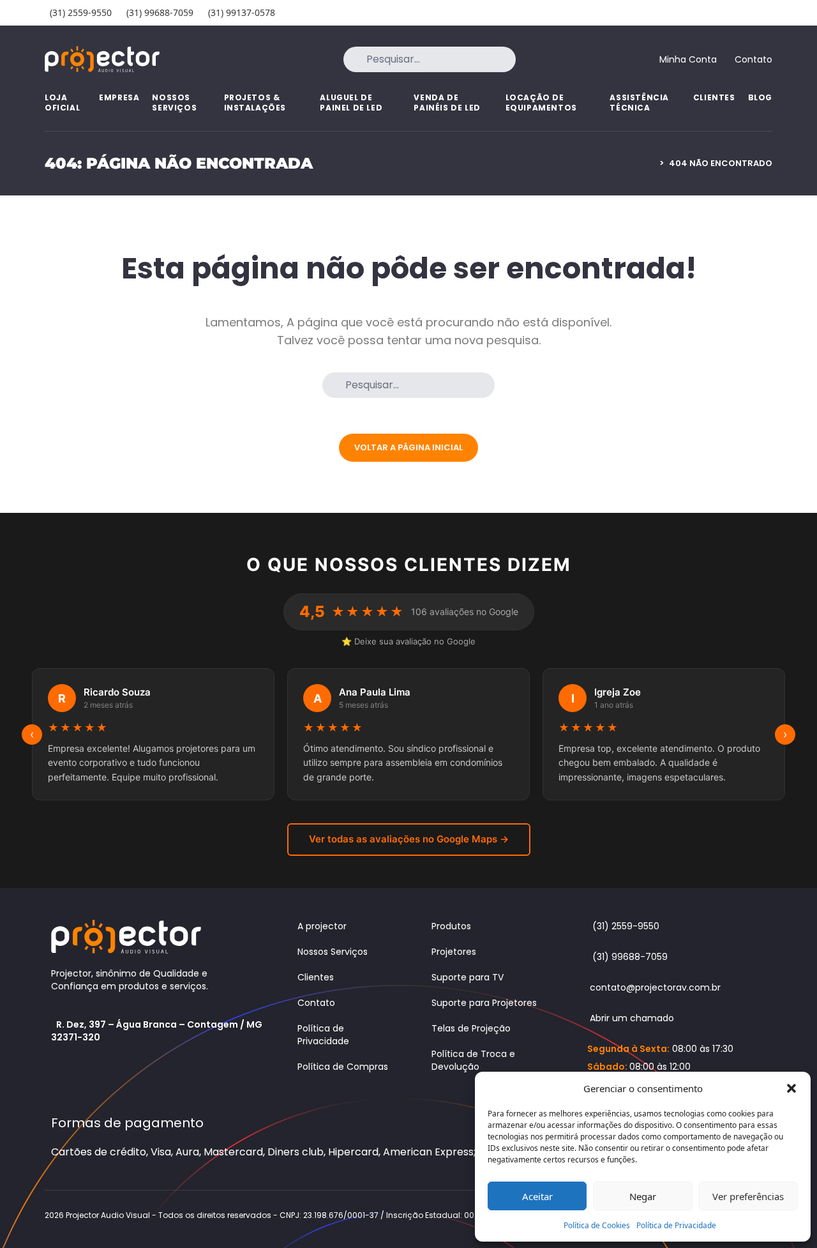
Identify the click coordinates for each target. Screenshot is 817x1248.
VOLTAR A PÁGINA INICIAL (408, 447)
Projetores (453, 951)
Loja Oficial (62, 102)
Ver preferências (748, 1196)
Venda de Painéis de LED (447, 102)
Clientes (714, 97)
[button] (791, 1088)
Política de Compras (342, 1066)
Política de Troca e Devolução (473, 1060)
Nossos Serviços (174, 102)
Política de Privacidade (676, 1225)
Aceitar (537, 1196)
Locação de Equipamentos (541, 102)
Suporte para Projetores (484, 1002)
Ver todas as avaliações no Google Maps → (409, 839)
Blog (760, 97)
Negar (642, 1196)
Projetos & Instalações (255, 102)
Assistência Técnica (639, 102)
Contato (316, 1002)
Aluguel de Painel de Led (351, 102)
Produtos (451, 926)
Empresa (119, 97)
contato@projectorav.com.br (655, 987)
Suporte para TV (467, 977)
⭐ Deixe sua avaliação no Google (408, 641)
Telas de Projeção (471, 1028)
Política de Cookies (597, 1225)
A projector (322, 926)
